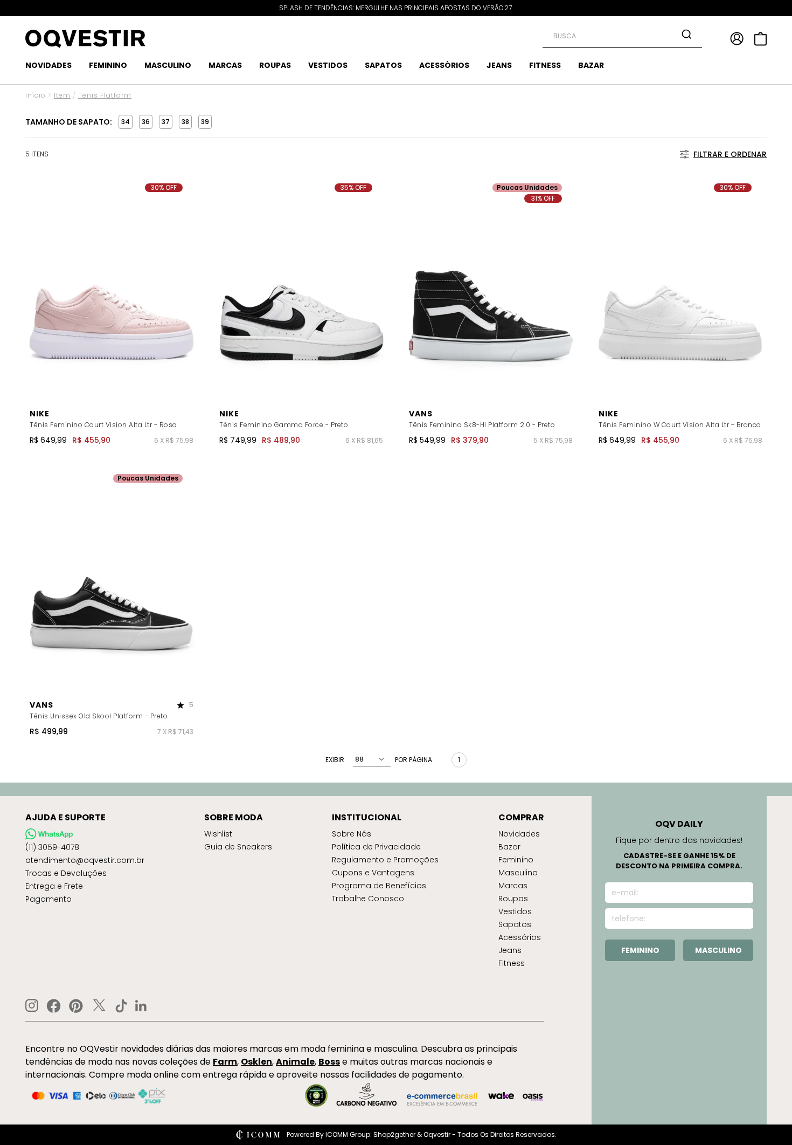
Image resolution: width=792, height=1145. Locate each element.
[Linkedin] (141, 1006)
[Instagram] (31, 1005)
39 (205, 121)
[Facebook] (53, 1006)
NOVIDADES (48, 65)
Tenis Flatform (104, 95)
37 (166, 121)
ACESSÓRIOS (444, 65)
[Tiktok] (121, 1006)
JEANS (499, 65)
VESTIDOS (328, 65)
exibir (334, 760)
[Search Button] (686, 34)
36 (146, 121)
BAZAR (591, 65)
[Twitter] (99, 1005)
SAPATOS (383, 65)
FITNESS (545, 65)
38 (185, 121)
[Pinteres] (76, 1006)
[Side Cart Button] (760, 39)
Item (62, 95)
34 (125, 121)
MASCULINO (167, 65)
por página (413, 760)
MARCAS (225, 65)
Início (35, 95)
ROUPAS (275, 65)
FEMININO (108, 65)
